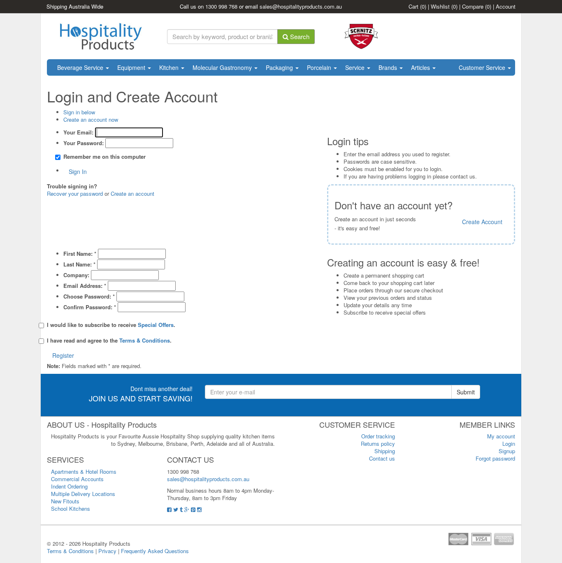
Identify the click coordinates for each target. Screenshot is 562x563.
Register (63, 355)
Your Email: (78, 132)
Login (508, 443)
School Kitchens (70, 508)
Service (355, 67)
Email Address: (84, 286)
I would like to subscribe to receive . (111, 325)
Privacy (107, 551)
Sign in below (79, 112)
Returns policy (378, 443)
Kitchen (169, 67)
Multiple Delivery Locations (83, 494)
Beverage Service (81, 67)
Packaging (280, 67)
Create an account (132, 193)
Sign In (78, 171)
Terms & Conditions (70, 551)
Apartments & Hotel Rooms (83, 471)
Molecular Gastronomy (223, 67)
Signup (507, 451)
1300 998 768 (221, 6)
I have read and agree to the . (109, 340)
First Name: (79, 253)
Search (298, 36)
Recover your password (75, 193)
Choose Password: (89, 296)
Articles (421, 67)
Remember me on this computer (104, 156)
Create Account (482, 222)
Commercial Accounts (77, 479)
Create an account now (90, 119)
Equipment (132, 67)
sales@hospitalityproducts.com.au (301, 6)
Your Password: (83, 143)
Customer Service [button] (483, 67)
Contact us (382, 458)
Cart (417, 6)
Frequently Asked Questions (155, 551)
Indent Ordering (69, 486)
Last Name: (79, 264)
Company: (76, 275)
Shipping (384, 451)
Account (506, 6)
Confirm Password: (89, 307)
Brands (389, 67)
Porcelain (320, 67)
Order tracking (378, 436)
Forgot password (495, 458)
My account (501, 436)
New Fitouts (65, 501)
